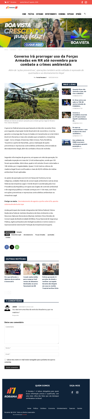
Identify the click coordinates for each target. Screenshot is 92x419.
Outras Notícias (16, 259)
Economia (62, 14)
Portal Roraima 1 (41, 77)
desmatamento (28, 234)
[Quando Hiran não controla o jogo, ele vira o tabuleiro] (66, 91)
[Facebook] (82, 2)
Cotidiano (39, 14)
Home (24, 14)
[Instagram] (86, 2)
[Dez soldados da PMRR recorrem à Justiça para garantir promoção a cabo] (66, 142)
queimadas (51, 234)
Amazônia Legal (16, 234)
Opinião (78, 14)
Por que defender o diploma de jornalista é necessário (12, 279)
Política (31, 14)
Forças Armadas (40, 234)
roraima (7, 237)
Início (6, 49)
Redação (19, 232)
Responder (15, 315)
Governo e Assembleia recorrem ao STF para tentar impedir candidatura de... (80, 117)
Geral (20, 49)
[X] (12, 247)
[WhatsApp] (17, 247)
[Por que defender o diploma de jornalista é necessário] (12, 269)
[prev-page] (5, 292)
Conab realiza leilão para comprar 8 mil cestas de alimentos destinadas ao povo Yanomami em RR (30, 281)
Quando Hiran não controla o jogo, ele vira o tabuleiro (79, 91)
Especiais (70, 14)
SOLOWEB (24, 414)
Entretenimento (51, 14)
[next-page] (9, 292)
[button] (85, 14)
